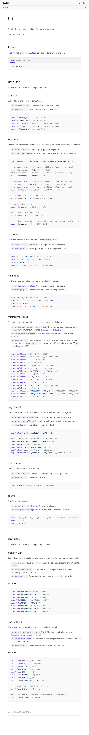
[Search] (78, 2)
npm (10, 34)
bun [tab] (29, 60)
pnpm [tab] (18, 60)
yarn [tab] (24, 60)
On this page (80, 8)
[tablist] (44, 60)
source (19, 34)
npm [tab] (12, 60)
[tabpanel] (44, 66)
